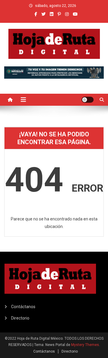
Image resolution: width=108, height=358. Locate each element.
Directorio (20, 318)
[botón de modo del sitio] (88, 100)
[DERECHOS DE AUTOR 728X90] (54, 72)
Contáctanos (23, 306)
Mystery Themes (85, 345)
